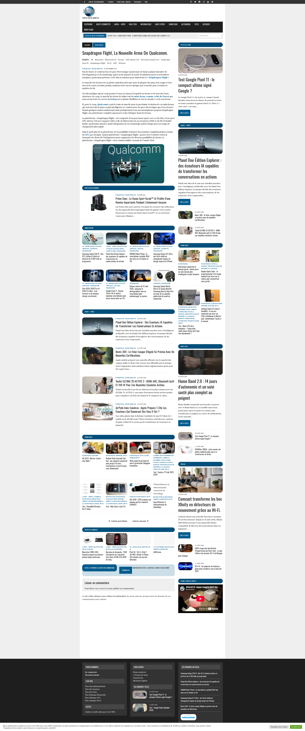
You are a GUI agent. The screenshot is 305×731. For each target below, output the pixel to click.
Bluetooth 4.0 (110, 59)
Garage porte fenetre (115, 499)
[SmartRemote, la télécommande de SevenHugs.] (164, 493)
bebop (114, 99)
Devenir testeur (92, 675)
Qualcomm (165, 59)
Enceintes (118, 549)
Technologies (193, 321)
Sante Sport (160, 24)
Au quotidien (158, 547)
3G (131, 547)
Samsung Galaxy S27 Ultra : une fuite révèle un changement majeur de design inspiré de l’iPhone (163, 257)
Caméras (165, 458)
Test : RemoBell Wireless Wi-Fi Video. (91, 507)
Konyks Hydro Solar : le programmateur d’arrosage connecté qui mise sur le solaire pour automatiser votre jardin (211, 276)
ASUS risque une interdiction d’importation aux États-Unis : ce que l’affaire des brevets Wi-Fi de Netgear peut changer (200, 552)
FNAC (146, 2)
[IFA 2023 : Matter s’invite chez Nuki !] (93, 452)
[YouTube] (208, 1)
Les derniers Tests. (141, 686)
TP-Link (161, 469)
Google (117, 286)
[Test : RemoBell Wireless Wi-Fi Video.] (93, 493)
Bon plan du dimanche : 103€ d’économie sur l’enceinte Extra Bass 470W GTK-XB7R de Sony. (116, 556)
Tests (196, 24)
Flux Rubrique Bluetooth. (95, 695)
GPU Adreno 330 (132, 59)
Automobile (186, 24)
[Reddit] (204, 1)
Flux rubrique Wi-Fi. (93, 700)
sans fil (85, 63)
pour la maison (159, 462)
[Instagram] (199, 1)
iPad (139, 547)
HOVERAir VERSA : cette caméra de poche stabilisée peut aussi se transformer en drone (208, 452)
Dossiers (206, 24)
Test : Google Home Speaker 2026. (159, 709)
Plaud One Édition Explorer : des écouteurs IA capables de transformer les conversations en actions (116, 257)
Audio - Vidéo (111, 246)
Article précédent (119, 521)
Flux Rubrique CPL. (93, 697)
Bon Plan (109, 549)
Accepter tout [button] (296, 727)
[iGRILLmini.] (164, 543)
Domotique (173, 24)
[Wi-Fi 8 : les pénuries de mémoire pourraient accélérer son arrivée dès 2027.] (185, 568)
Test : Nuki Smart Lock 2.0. (116, 506)
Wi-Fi (109, 63)
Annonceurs (138, 678)
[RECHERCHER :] (210, 35)
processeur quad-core (150, 59)
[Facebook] (191, 1)
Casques (109, 249)
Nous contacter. (139, 672)
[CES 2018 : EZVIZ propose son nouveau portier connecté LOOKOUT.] (140, 493)
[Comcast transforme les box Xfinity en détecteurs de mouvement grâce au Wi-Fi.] (200, 491)
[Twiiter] (195, 1)
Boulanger (137, 2)
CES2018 (133, 497)
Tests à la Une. (186, 44)
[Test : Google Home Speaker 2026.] (140, 710)
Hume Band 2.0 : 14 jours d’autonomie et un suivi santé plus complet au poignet (197, 389)
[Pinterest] (212, 1)
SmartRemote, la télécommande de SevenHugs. (159, 505)
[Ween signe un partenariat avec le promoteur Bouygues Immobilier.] (140, 452)
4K (92, 59)
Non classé (144, 455)
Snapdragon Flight (97, 63)
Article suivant (139, 521)
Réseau (183, 464)
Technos (110, 2)
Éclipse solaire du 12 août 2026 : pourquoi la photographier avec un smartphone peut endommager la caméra (139, 291)
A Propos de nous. (140, 675)
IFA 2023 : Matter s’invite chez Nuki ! (91, 459)
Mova (188, 309)
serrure (119, 455)
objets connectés (103, 24)
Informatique (145, 24)
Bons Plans (88, 29)
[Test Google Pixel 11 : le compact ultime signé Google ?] (200, 71)
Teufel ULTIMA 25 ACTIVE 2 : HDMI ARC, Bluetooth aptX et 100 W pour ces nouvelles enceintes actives (145, 383)
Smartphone (89, 228)
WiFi (115, 63)
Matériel (156, 460)
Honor (116, 249)
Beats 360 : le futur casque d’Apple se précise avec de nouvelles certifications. (145, 353)
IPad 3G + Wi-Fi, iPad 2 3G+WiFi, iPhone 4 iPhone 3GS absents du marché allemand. (139, 556)
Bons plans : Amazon (123, 2)
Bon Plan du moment (92, 188)
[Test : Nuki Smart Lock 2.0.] (116, 493)
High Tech (133, 24)
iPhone (144, 547)
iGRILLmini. (157, 552)
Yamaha (90, 549)
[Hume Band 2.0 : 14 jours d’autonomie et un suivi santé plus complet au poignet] (200, 373)
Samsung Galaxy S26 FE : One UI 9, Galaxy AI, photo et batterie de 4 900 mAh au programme (92, 257)
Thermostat (135, 458)
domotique (88, 437)
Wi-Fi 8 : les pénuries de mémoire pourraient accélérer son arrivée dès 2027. (208, 569)
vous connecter (101, 588)
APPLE (134, 547)
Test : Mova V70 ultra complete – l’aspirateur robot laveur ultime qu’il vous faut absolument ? (189, 330)
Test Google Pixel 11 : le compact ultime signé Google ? (196, 85)
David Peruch (97, 69)
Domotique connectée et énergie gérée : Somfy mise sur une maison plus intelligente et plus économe (188, 270)
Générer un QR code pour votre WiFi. (100, 712)
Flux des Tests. (91, 692)
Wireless (122, 63)
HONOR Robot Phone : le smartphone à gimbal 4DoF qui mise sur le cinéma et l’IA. (139, 257)
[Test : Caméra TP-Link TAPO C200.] (164, 452)
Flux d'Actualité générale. (95, 686)
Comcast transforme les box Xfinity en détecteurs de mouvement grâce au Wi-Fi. (200, 504)
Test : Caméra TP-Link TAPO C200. (163, 473)
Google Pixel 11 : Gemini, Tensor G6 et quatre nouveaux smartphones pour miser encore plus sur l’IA (116, 294)
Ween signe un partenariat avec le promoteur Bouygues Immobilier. (140, 463)
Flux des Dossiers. (92, 689)
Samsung (93, 248)
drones (121, 59)
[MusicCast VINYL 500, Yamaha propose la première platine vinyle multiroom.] (93, 543)
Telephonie (88, 24)
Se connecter (91, 672)
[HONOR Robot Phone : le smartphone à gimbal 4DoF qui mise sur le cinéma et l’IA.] (140, 243)
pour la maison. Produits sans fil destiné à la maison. (163, 465)
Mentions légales (140, 680)
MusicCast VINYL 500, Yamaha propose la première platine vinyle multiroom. (92, 555)
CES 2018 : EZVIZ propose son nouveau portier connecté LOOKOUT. (140, 502)
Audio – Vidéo (119, 24)
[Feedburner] (217, 1)
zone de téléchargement (96, 2)
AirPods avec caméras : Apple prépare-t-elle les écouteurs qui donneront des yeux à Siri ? (141, 410)
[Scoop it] (221, 1)
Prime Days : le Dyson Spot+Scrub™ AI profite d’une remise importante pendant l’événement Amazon (143, 200)
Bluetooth (99, 59)
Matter (95, 455)
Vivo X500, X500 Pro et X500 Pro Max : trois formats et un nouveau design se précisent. (91, 292)
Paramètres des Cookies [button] (279, 727)
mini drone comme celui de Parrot (151, 96)
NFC (87, 134)
